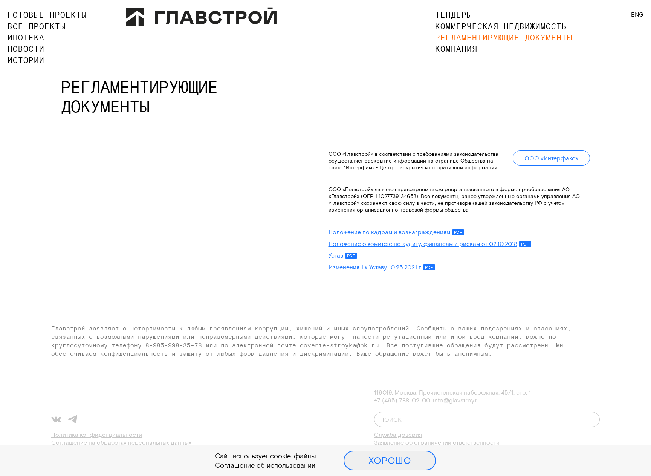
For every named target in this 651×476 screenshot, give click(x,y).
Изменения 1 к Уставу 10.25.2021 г (381, 267)
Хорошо (389, 460)
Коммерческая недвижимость (501, 26)
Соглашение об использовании (265, 465)
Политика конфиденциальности (96, 434)
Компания (456, 49)
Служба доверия (398, 434)
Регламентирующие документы (503, 37)
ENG (637, 14)
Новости (26, 49)
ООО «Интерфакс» (551, 158)
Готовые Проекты (47, 15)
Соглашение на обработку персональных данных (121, 442)
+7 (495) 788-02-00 (402, 400)
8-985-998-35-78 (173, 345)
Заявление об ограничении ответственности (437, 442)
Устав (342, 255)
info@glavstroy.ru (457, 400)
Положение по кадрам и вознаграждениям (395, 232)
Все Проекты (37, 26)
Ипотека (26, 37)
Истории (26, 60)
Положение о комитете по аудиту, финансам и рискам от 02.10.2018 (429, 243)
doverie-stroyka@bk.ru (339, 345)
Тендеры (453, 15)
